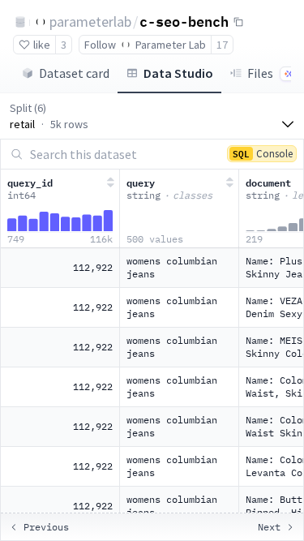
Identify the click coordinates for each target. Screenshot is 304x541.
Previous (46, 527)
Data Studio (178, 73)
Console (263, 153)
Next (269, 527)
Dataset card (74, 73)
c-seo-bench (184, 21)
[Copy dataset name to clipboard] (238, 22)
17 (222, 44)
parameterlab (90, 21)
